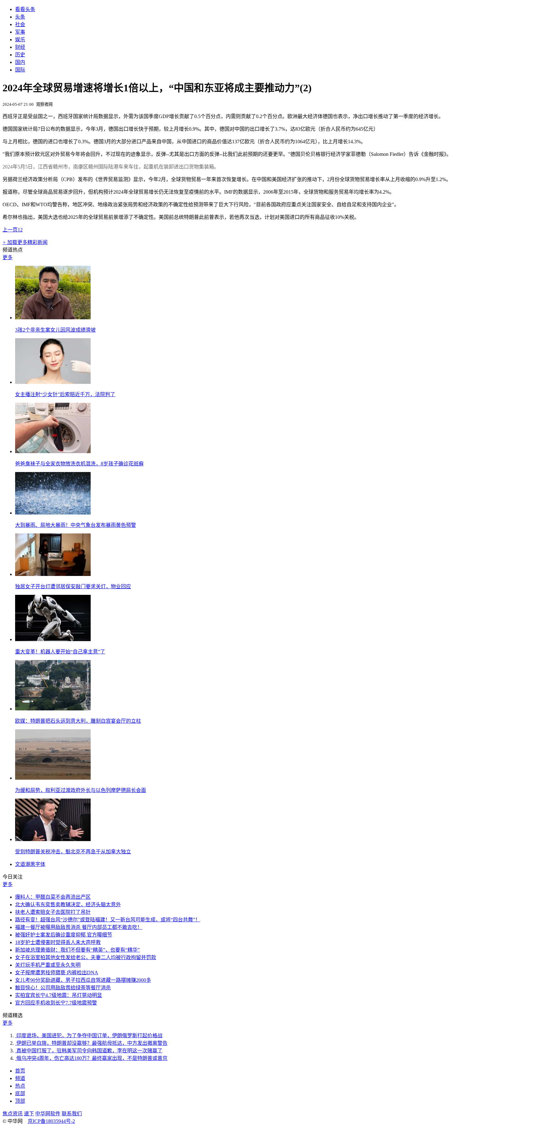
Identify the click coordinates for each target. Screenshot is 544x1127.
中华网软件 (47, 1113)
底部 (20, 1093)
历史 (20, 54)
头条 (20, 17)
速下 (29, 1113)
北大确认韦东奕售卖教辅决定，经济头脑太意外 (68, 904)
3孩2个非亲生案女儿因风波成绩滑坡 (55, 330)
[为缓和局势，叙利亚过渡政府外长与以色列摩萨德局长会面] (53, 778)
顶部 (20, 1101)
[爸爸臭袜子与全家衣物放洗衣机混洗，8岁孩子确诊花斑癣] (53, 451)
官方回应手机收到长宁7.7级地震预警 (56, 1002)
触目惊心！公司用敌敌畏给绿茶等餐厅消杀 (63, 987)
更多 (8, 257)
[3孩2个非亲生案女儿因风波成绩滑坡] (53, 317)
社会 (20, 24)
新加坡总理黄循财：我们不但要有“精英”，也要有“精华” (77, 950)
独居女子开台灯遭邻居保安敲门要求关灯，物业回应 (73, 586)
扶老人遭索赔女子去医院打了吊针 (53, 912)
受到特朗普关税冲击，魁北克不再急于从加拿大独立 (73, 851)
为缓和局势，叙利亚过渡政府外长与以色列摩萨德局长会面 (80, 790)
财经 (20, 47)
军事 (20, 32)
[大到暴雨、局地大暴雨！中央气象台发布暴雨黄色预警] (53, 512)
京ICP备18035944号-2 (51, 1121)
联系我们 (72, 1113)
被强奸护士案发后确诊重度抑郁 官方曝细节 (63, 934)
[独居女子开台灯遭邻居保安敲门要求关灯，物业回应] (53, 574)
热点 (20, 1086)
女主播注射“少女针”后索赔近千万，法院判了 (65, 394)
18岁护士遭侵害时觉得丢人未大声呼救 (58, 942)
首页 (20, 1070)
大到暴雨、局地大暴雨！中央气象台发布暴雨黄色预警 (75, 525)
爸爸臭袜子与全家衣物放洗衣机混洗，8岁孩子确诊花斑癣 (79, 463)
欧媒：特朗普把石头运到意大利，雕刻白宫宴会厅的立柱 (78, 721)
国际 (20, 69)
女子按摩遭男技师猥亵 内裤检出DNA (56, 972)
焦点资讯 (13, 1113)
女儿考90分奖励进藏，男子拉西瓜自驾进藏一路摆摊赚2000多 (83, 980)
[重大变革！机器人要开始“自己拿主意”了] (53, 639)
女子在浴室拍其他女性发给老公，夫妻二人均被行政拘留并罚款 (85, 957)
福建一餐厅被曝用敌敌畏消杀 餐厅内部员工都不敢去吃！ (78, 927)
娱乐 (20, 39)
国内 (20, 62)
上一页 (10, 229)
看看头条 (25, 9)
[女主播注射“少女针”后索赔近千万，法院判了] (53, 382)
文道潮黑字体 (30, 864)
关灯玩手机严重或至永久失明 (48, 965)
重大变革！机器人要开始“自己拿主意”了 (60, 651)
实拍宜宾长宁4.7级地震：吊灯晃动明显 (58, 995)
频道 (20, 1078)
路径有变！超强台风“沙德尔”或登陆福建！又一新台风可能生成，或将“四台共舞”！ (107, 919)
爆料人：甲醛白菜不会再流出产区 (53, 897)
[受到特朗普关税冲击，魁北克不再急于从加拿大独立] (53, 839)
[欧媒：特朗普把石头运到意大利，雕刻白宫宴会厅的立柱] (53, 708)
